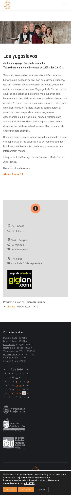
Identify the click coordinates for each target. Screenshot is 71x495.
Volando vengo (10, 351)
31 (5, 397)
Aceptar (10, 489)
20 (17, 389)
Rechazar (25, 489)
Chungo (11, 306)
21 (20, 389)
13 (17, 385)
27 (17, 393)
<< (5, 369)
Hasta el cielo (10, 347)
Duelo (6, 337)
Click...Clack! (9, 344)
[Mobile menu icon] (64, 5)
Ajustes (41, 489)
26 (13, 393)
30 (17, 377)
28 (20, 393)
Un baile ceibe (10, 354)
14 (20, 385)
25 (9, 393)
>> (27, 369)
